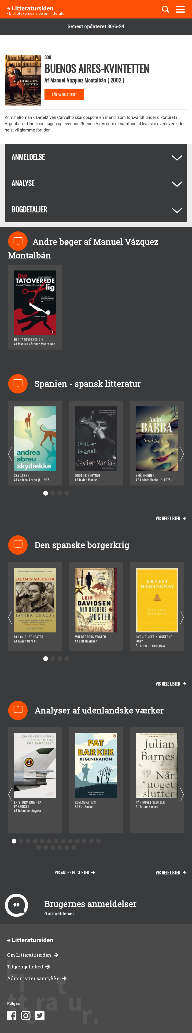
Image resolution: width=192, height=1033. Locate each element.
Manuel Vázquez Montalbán (78, 80)
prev (10, 454)
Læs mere (29, 340)
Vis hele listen (168, 518)
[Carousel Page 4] (66, 493)
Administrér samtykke (33, 978)
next (182, 454)
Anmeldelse (28, 156)
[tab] (96, 157)
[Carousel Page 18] (66, 847)
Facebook (11, 1015)
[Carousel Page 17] (59, 847)
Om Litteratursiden (29, 955)
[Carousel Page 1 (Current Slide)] (45, 493)
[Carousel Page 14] (38, 847)
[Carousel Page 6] (49, 841)
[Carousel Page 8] (63, 841)
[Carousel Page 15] (45, 847)
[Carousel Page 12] (91, 841)
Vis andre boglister (72, 872)
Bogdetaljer (29, 209)
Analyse (23, 183)
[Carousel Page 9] (70, 841)
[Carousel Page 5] (42, 841)
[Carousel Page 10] (77, 841)
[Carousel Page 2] (52, 493)
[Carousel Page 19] (73, 847)
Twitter (39, 1015)
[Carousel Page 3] (59, 493)
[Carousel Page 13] (98, 841)
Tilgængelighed (25, 967)
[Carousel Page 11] (84, 841)
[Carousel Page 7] (56, 841)
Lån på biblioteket (64, 94)
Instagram (25, 1015)
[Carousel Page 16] (52, 847)
